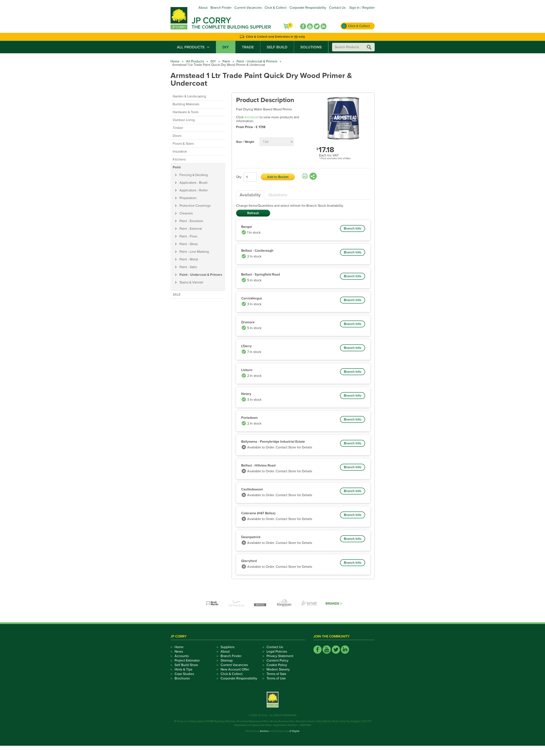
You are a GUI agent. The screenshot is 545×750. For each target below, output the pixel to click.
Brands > (334, 603)
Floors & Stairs (183, 144)
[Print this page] (304, 176)
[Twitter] (317, 26)
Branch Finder (221, 8)
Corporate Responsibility (308, 8)
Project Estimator (187, 660)
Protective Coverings (195, 205)
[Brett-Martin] (212, 603)
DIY (225, 47)
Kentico (264, 731)
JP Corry (211, 20)
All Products (191, 47)
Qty (238, 177)
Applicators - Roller (193, 190)
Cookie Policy (277, 665)
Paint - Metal (188, 259)
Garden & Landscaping (189, 96)
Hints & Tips (183, 669)
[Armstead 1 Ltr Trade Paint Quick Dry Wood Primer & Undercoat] (343, 118)
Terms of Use (276, 678)
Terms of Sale (276, 674)
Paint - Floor (188, 236)
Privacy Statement (280, 656)
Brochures (182, 678)
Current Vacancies (248, 8)
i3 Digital (294, 731)
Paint (226, 61)
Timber (178, 128)
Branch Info (352, 228)
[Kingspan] (285, 603)
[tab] (250, 195)
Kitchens (179, 159)
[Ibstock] (261, 603)
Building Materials (186, 104)
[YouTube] (310, 26)
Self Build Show (186, 665)
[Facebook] (303, 26)
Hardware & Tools (185, 112)
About (203, 8)
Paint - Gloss (188, 244)
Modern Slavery (278, 669)
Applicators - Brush (193, 182)
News (179, 651)
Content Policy (277, 660)
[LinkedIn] (324, 26)
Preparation (187, 198)
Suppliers (227, 647)
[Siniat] (309, 603)
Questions (277, 195)
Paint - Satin (188, 267)
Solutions (311, 47)
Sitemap (227, 660)
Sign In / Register (362, 8)
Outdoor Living (184, 120)
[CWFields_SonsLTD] (236, 603)
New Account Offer (235, 669)
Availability (250, 195)
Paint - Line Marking (194, 251)
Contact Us (337, 8)
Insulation (180, 151)
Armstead (251, 117)
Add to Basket (277, 177)
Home (175, 61)
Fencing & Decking (193, 175)
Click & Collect (276, 8)
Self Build (277, 47)
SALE (177, 294)
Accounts (182, 656)
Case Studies (184, 674)
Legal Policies (277, 651)
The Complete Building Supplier (231, 27)
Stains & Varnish (191, 282)
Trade (248, 47)
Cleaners (186, 213)
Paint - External (190, 228)
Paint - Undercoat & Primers (257, 61)
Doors (177, 136)
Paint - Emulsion (191, 221)
